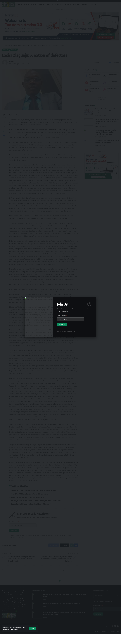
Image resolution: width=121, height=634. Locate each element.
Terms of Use (14, 629)
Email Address (62, 316)
